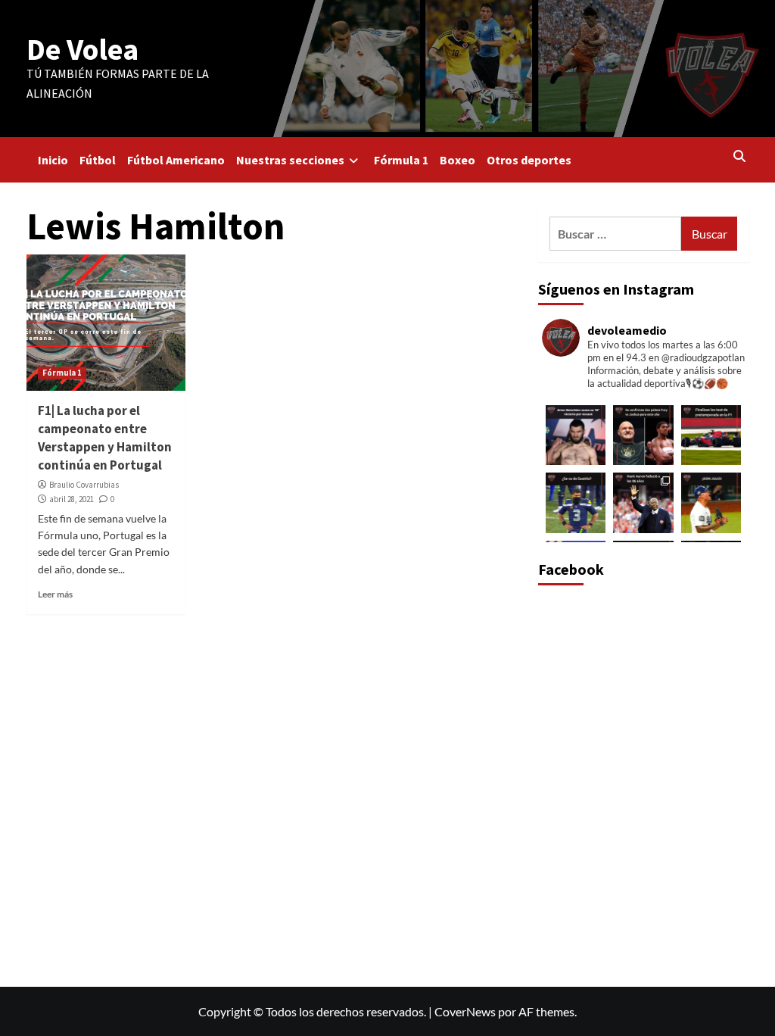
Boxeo (457, 159)
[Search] (739, 156)
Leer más (55, 594)
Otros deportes (529, 159)
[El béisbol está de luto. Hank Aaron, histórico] (643, 503)
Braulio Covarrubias (84, 484)
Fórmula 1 (401, 159)
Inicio (53, 159)
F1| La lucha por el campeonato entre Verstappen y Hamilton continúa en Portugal (105, 437)
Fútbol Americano (176, 159)
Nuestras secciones (290, 159)
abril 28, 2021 (71, 499)
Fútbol (97, 159)
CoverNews (465, 1011)
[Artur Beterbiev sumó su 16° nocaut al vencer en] (576, 435)
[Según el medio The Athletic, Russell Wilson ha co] (576, 503)
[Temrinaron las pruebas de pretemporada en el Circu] (711, 435)
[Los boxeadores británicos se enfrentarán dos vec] (643, 435)
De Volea (82, 49)
